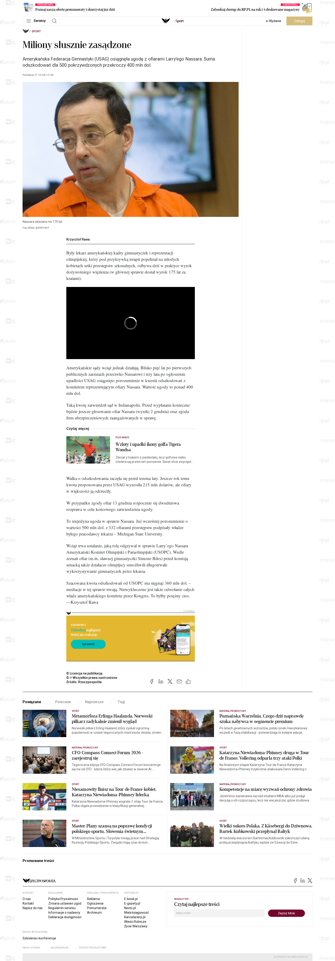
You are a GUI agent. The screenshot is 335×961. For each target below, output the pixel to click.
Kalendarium (59, 947)
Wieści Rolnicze (135, 921)
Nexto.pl (130, 908)
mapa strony (31, 947)
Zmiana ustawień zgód (64, 903)
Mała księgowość (136, 912)
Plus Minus (122, 437)
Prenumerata (96, 908)
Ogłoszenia (95, 903)
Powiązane (32, 702)
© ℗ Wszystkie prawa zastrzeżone (91, 678)
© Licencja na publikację (84, 673)
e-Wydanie (273, 21)
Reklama (93, 899)
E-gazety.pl (132, 903)
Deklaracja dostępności (64, 917)
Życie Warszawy (135, 926)
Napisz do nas (33, 908)
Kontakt (28, 903)
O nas (27, 899)
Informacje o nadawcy (64, 912)
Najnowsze (94, 702)
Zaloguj (299, 21)
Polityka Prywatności (63, 899)
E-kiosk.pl (131, 899)
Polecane (63, 702)
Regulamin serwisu (62, 908)
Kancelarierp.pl (134, 917)
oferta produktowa (92, 947)
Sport (36, 31)
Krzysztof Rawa (78, 239)
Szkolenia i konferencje (39, 938)
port (179, 21)
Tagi (121, 702)
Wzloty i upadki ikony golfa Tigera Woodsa (148, 447)
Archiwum (94, 912)
